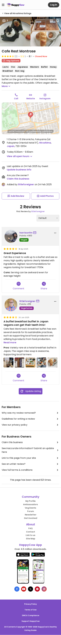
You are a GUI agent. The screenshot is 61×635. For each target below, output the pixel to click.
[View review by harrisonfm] (11, 236)
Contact (30, 531)
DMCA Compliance (30, 615)
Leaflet (11, 131)
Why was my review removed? (19, 412)
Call (16, 99)
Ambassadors (30, 504)
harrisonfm (25, 232)
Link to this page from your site (19, 458)
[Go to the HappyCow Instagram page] (44, 589)
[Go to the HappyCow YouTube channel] (23, 589)
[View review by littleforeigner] (11, 305)
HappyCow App (30, 545)
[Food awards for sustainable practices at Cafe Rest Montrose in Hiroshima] (20, 362)
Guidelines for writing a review (18, 418)
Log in (53, 4)
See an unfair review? (13, 464)
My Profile (30, 501)
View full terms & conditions (17, 470)
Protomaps (20, 131)
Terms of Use (30, 610)
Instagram (45, 99)
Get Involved (30, 518)
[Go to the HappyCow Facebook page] (16, 589)
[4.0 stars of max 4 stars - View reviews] (7, 56)
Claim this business (18, 178)
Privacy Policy (30, 604)
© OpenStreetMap (33, 131)
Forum (30, 511)
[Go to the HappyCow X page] (30, 589)
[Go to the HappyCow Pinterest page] (37, 589)
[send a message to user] (35, 232)
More (5, 86)
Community (30, 497)
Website (30, 99)
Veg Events (30, 507)
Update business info (19, 169)
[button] (30, 115)
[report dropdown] (55, 233)
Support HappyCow (31, 621)
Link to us (30, 535)
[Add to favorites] (57, 21)
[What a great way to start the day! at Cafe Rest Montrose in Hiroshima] (30, 362)
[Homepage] (15, 5)
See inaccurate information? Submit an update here (28, 450)
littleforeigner (26, 184)
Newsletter (30, 514)
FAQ (30, 528)
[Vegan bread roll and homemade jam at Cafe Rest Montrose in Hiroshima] (52, 362)
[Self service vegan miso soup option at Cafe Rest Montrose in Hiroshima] (8, 362)
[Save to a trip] (51, 21)
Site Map (30, 538)
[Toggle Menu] (3, 5)
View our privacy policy (14, 424)
